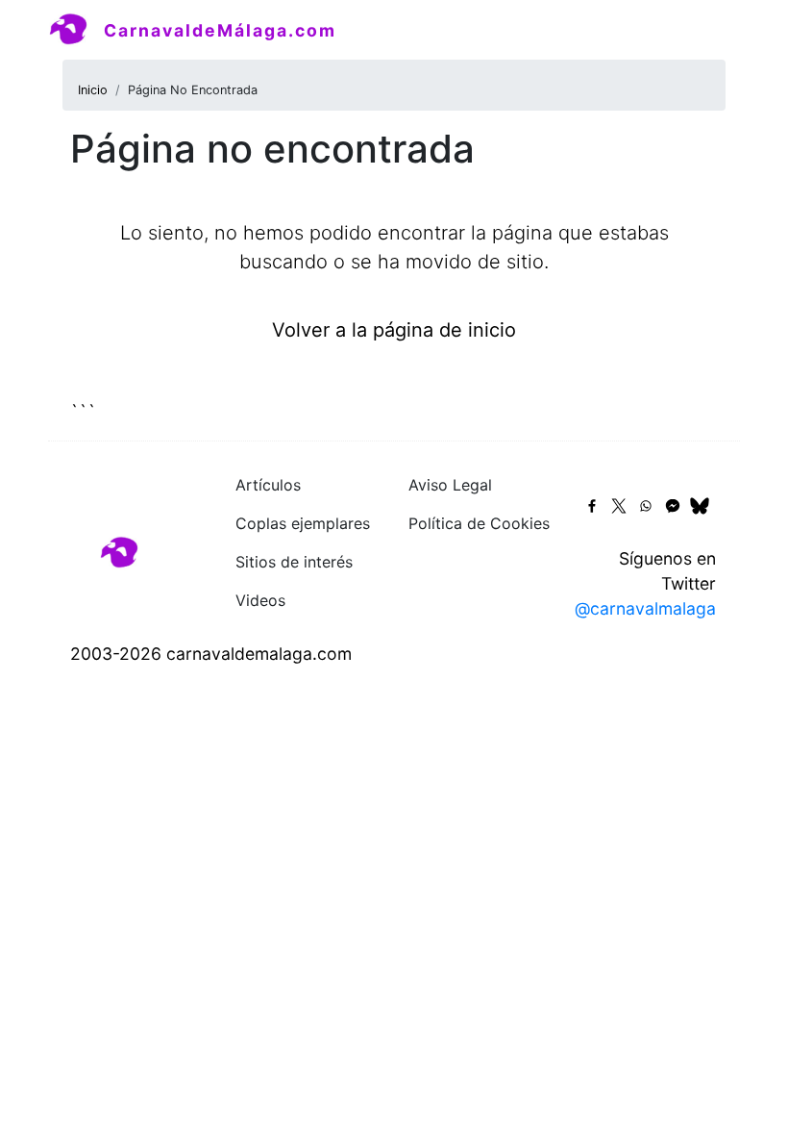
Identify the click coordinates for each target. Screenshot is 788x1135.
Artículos (268, 484)
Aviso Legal (450, 484)
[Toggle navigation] (713, 30)
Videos (260, 600)
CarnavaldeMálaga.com (220, 30)
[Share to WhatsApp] (645, 506)
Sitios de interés (294, 561)
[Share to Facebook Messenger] (672, 506)
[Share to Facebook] (592, 506)
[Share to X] (618, 506)
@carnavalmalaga (645, 608)
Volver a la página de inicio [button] (394, 329)
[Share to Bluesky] (699, 506)
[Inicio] (76, 30)
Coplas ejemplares (302, 523)
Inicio (93, 90)
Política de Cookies (479, 523)
